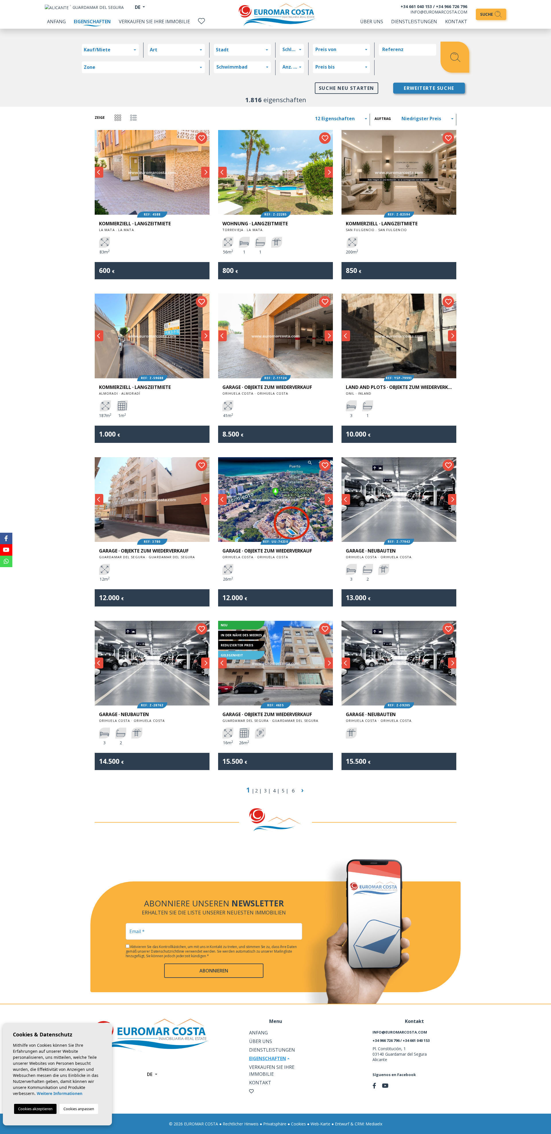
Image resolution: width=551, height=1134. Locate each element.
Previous (99, 172)
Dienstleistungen (414, 21)
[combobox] (110, 50)
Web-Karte (320, 1124)
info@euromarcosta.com (438, 12)
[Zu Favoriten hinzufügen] (201, 138)
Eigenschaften (92, 21)
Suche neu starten (346, 88)
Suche (487, 14)
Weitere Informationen (59, 1093)
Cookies (298, 1124)
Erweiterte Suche (429, 88)
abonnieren (213, 971)
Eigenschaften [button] (267, 1058)
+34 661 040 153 (416, 6)
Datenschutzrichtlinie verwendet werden (183, 951)
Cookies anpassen (78, 1108)
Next (205, 172)
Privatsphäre (274, 1124)
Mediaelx (374, 1124)
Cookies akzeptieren (35, 1108)
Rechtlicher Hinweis (241, 1124)
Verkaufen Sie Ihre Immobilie (154, 21)
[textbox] (111, 49)
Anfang (56, 21)
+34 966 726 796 (451, 6)
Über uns (371, 21)
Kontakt (456, 21)
